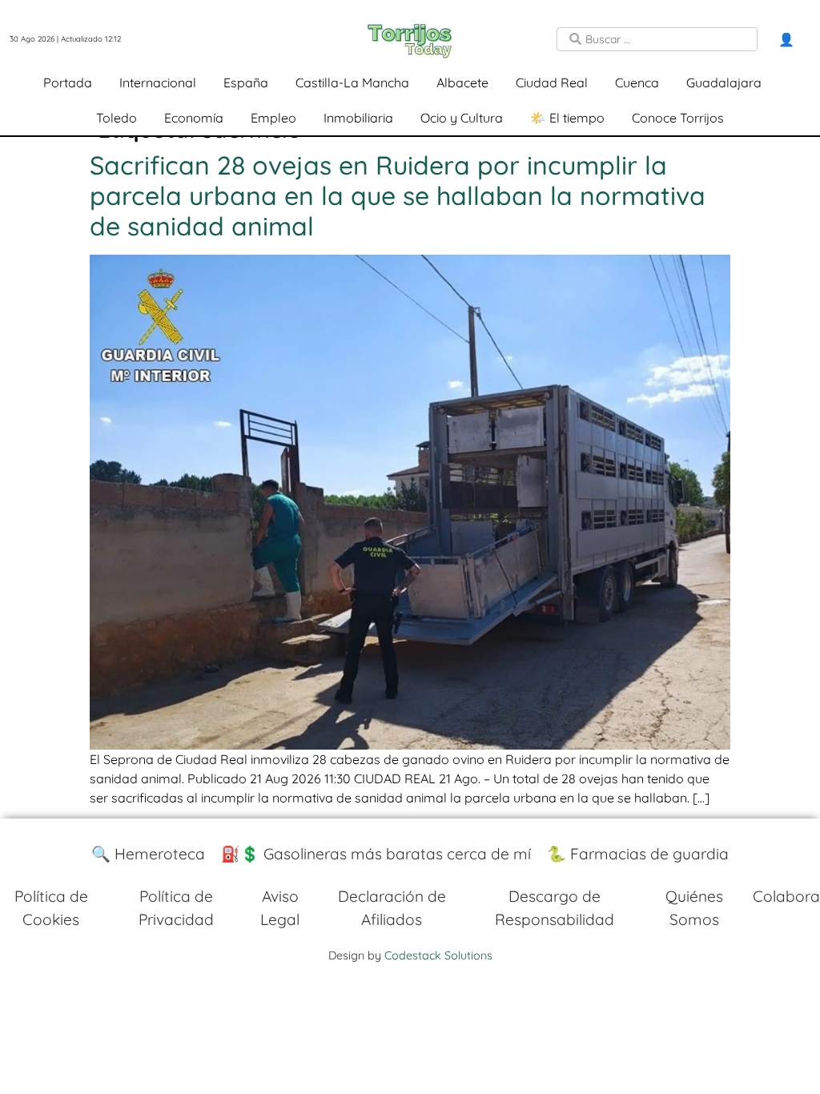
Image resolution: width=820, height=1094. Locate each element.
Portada (67, 82)
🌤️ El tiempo (567, 118)
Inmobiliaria (358, 118)
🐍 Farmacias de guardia (638, 853)
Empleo (273, 118)
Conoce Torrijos (678, 118)
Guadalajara (724, 82)
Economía (193, 118)
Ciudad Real (552, 82)
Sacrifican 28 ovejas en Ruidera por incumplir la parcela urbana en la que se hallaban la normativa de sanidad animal (397, 196)
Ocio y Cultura (461, 118)
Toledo (116, 118)
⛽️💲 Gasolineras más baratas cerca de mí (376, 853)
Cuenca (637, 82)
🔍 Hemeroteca (148, 853)
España (245, 82)
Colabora (786, 896)
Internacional (157, 82)
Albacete (462, 82)
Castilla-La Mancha (352, 82)
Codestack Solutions (438, 955)
